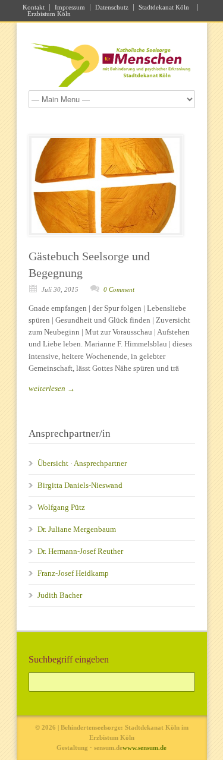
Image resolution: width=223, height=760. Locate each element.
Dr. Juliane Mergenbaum (76, 529)
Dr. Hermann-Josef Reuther (80, 551)
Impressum (70, 7)
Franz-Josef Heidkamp (73, 573)
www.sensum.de (145, 747)
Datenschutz (111, 7)
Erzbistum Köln (50, 14)
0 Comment (118, 289)
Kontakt (34, 7)
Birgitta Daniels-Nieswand (80, 485)
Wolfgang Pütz (61, 507)
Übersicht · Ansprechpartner (82, 463)
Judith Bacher (59, 595)
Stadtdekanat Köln (166, 7)
